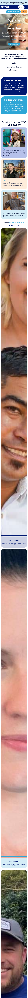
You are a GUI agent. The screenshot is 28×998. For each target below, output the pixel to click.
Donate (24, 11)
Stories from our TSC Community (16, 222)
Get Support (14, 861)
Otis (4, 212)
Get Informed (14, 540)
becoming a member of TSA (19, 3)
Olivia (4, 180)
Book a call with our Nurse (13, 11)
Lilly (4, 149)
